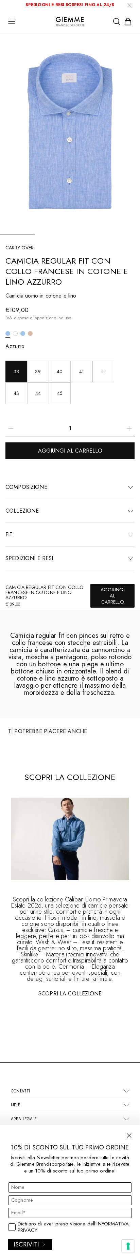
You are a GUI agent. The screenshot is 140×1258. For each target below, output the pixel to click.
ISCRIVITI (26, 1244)
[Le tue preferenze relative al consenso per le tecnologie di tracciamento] (128, 1246)
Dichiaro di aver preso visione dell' (73, 1227)
